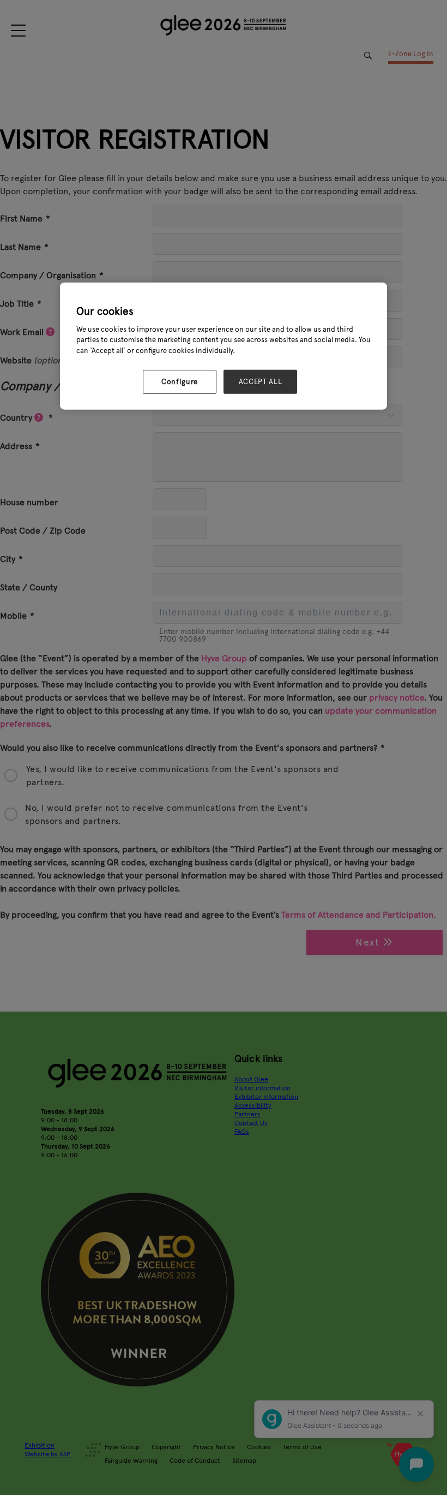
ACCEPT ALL (260, 382)
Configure (179, 382)
